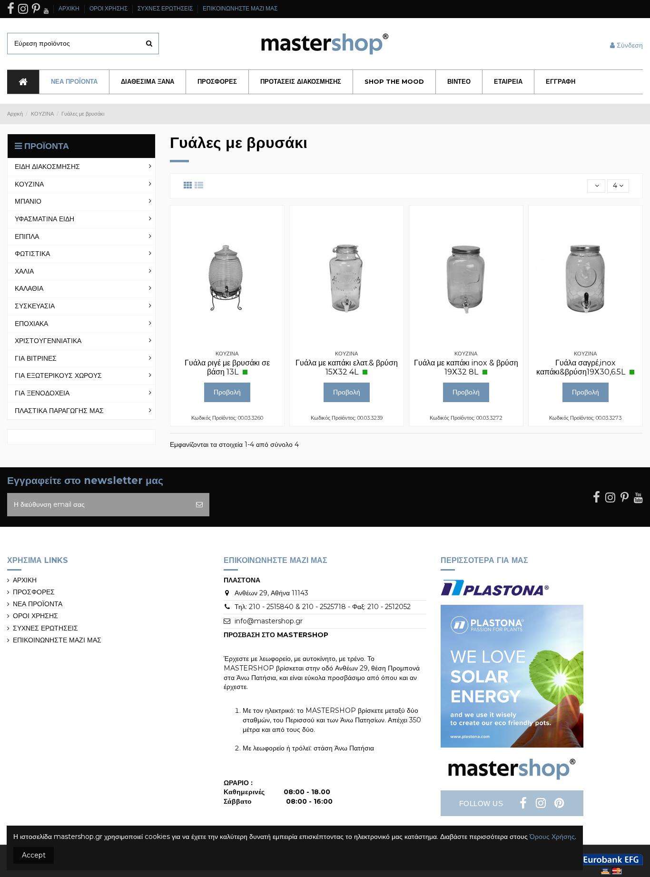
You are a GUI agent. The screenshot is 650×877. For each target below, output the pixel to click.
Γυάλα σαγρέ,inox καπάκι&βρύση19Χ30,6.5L (581, 367)
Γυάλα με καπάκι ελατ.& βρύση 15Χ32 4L (346, 367)
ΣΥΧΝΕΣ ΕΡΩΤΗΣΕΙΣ (166, 8)
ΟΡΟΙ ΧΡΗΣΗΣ (109, 8)
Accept (34, 855)
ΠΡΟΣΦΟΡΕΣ (34, 592)
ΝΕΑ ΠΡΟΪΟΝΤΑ (37, 604)
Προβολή (227, 392)
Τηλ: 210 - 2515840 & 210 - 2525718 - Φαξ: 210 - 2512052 (323, 606)
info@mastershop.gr (269, 621)
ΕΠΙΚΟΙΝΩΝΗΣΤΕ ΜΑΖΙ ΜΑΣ (240, 8)
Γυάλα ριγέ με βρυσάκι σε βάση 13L (227, 367)
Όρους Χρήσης (552, 836)
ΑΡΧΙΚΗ (70, 8)
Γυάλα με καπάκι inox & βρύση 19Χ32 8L (466, 367)
